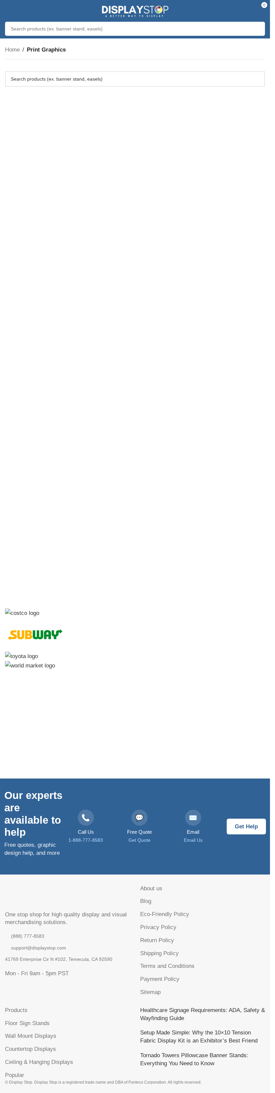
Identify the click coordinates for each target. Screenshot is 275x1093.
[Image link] (38, 895)
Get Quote (139, 840)
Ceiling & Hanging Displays (39, 1062)
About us (151, 888)
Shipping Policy (159, 953)
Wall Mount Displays (30, 1036)
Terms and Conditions (167, 966)
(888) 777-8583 (27, 936)
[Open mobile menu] (12, 10)
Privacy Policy (158, 927)
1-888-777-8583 (85, 840)
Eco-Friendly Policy (164, 914)
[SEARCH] (258, 29)
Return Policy (157, 940)
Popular (14, 1075)
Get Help (246, 826)
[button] (135, 775)
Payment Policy (159, 979)
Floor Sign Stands (27, 1023)
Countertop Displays (30, 1049)
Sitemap (150, 992)
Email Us (193, 840)
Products (16, 1010)
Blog (145, 901)
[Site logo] (135, 9)
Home (12, 50)
